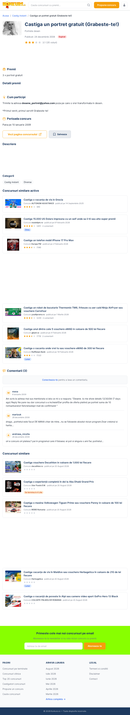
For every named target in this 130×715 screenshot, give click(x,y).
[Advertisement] (65, 56)
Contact (93, 678)
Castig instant (19, 15)
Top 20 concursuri (12, 678)
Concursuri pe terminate (15, 668)
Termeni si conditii (98, 668)
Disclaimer (94, 673)
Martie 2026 (52, 694)
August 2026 (52, 668)
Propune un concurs (13, 689)
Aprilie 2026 (52, 689)
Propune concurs (106, 5)
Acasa (6, 15)
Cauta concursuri (11, 694)
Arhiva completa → (55, 699)
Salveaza (62, 134)
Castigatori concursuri (14, 683)
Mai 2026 (50, 683)
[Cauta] (88, 5)
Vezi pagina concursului (22, 134)
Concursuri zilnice (12, 673)
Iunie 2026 (51, 678)
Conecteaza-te (50, 379)
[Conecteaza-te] (124, 5)
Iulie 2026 (51, 673)
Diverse (28, 182)
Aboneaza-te (95, 646)
